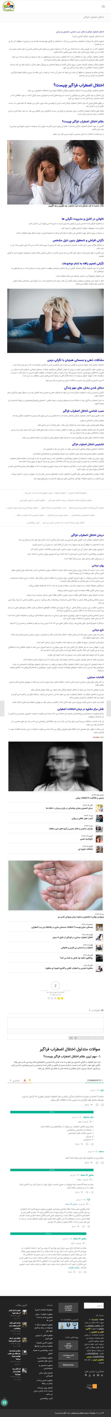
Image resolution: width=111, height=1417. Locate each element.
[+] (71, 1038)
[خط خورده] (93, 1037)
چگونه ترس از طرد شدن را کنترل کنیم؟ (15, 1339)
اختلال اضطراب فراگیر (94, 17)
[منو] (104, 7)
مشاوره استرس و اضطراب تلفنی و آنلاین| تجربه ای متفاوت (69, 968)
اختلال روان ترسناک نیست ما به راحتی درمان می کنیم (43, 1391)
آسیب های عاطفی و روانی (82, 818)
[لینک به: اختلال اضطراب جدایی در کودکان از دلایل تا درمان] (99, 937)
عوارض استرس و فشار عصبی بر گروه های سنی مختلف (71, 829)
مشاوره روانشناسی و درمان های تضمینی (45, 1359)
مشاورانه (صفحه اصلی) (44, 1309)
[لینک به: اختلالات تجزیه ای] (99, 849)
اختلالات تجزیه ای (85, 849)
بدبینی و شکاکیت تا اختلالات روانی (90, 798)
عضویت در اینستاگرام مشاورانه (68, 1308)
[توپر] (102, 1037)
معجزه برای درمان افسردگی (46, 1374)
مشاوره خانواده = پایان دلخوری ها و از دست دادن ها (44, 1317)
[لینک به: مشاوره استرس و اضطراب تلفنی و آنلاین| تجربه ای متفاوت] (99, 968)
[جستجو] (107, 6)
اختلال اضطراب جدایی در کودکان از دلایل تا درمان (73, 937)
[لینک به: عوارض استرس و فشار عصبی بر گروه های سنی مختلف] (99, 828)
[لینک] (79, 1037)
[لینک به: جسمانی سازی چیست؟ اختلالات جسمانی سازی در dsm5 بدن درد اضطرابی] (99, 927)
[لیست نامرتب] (88, 1037)
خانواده (101, 1328)
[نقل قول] (85, 1037)
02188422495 (98, 1356)
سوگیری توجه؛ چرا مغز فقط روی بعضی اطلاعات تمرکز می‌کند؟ (14, 1354)
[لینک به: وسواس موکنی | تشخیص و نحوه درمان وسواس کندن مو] (55, 885)
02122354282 (92, 1353)
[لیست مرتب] (91, 1037)
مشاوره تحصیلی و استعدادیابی (46, 1367)
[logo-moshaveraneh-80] (8, 6)
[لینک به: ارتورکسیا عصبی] (99, 839)
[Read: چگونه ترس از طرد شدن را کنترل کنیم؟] (24, 1339)
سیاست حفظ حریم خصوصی (80, 1413)
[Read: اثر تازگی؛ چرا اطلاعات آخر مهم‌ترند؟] (24, 1370)
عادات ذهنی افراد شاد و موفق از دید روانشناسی (15, 1326)
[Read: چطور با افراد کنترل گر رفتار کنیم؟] (24, 1312)
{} (75, 1038)
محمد (79, 1179)
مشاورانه (96, 737)
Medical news (68, 1365)
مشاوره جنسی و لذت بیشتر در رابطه (45, 1382)
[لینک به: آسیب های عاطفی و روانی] (99, 818)
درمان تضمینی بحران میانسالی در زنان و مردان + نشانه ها (69, 808)
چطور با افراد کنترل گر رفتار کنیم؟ (15, 1311)
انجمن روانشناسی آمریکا (68, 1345)
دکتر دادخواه (88, 1117)
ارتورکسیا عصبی (86, 839)
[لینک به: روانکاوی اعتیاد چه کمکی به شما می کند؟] (99, 958)
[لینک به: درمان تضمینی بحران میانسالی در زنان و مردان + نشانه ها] (99, 808)
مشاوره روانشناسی (93, 1325)
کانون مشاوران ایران (68, 1356)
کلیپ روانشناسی (46, 1398)
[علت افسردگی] (109, 708)
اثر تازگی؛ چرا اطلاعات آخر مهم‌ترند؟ (16, 1371)
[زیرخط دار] (96, 1037)
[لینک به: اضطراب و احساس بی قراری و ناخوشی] (99, 947)
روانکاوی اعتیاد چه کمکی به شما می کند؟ (76, 958)
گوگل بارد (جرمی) (60, 1413)
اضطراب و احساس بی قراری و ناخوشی (77, 948)
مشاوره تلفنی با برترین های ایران (44, 1337)
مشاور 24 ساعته (71, 1204)
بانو (79, 1121)
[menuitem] (107, 6)
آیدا (72, 1243)
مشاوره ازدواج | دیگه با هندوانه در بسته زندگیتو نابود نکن (44, 1328)
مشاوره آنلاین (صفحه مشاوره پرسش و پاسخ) (44, 1344)
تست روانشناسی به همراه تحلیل (43, 1352)
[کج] (99, 1037)
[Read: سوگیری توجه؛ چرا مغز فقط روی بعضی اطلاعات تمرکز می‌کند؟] (24, 1352)
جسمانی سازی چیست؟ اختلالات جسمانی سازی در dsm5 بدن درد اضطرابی (62, 927)
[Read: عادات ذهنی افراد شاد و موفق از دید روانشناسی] (24, 1324)
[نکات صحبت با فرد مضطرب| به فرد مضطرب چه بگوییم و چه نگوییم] (55, 172)
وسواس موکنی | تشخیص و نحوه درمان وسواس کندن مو (81, 917)
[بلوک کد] (82, 1037)
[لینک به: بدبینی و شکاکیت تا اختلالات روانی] (55, 766)
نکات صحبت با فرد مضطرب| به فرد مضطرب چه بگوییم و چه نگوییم (76, 206)
